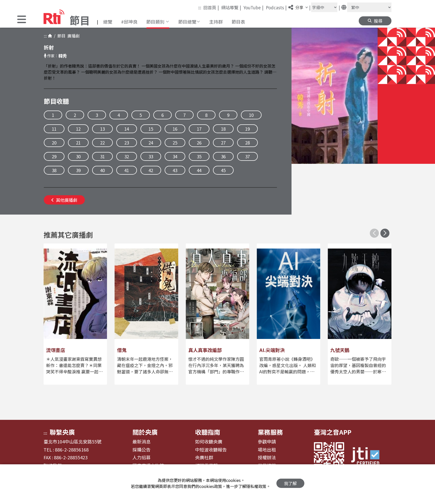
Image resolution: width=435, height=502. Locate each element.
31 (102, 156)
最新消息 (141, 441)
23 (126, 142)
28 (247, 142)
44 (199, 170)
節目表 (238, 21)
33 (151, 156)
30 (78, 156)
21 (78, 142)
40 (102, 170)
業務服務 (270, 431)
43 (175, 170)
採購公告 (141, 450)
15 (151, 129)
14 (126, 129)
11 (54, 129)
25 (175, 142)
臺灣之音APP (332, 431)
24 (151, 142)
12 (78, 129)
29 (54, 156)
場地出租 (267, 450)
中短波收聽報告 (211, 450)
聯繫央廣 (62, 431)
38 (54, 170)
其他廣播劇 (66, 200)
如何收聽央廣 (208, 441)
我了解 (290, 483)
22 (102, 142)
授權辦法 (267, 457)
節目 (60, 36)
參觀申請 (267, 441)
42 (151, 170)
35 (199, 156)
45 (223, 170)
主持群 (216, 21)
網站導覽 (231, 7)
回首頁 (211, 7)
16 (175, 129)
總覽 (107, 21)
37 (247, 156)
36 (223, 156)
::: (199, 7)
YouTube (253, 7)
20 (54, 142)
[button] (22, 20)
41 (126, 170)
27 (223, 142)
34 (175, 156)
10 (251, 115)
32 (126, 156)
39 (78, 170)
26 (199, 142)
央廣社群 (204, 457)
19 (247, 129)
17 (199, 129)
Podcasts (276, 7)
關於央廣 (145, 431)
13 (102, 129)
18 (223, 129)
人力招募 (141, 457)
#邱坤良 (129, 21)
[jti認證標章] (368, 457)
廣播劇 (72, 36)
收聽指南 (207, 431)
